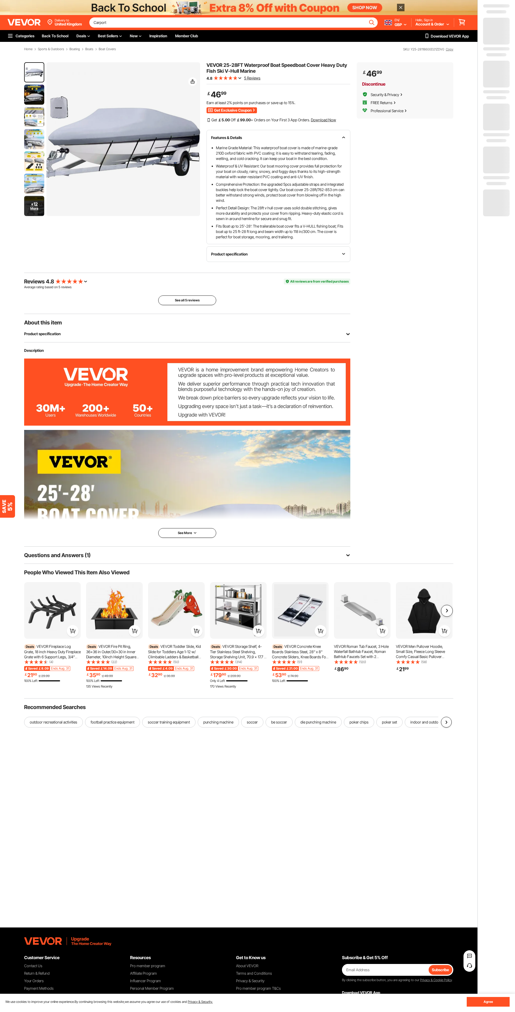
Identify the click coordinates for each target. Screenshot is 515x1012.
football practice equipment (112, 722)
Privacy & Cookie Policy (436, 980)
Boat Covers (107, 49)
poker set (389, 722)
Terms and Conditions (254, 973)
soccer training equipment (169, 722)
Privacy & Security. (200, 1002)
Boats (89, 49)
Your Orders (34, 980)
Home (28, 49)
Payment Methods (39, 988)
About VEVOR (247, 965)
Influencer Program (145, 980)
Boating (74, 49)
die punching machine (318, 722)
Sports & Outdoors (51, 49)
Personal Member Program (152, 988)
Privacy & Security (250, 980)
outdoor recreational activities (53, 722)
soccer (252, 722)
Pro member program (147, 965)
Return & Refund (37, 973)
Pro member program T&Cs (258, 988)
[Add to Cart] (73, 631)
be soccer (279, 722)
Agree (488, 1002)
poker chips (359, 722)
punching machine (218, 722)
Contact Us (33, 965)
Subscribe (440, 969)
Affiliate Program (143, 973)
